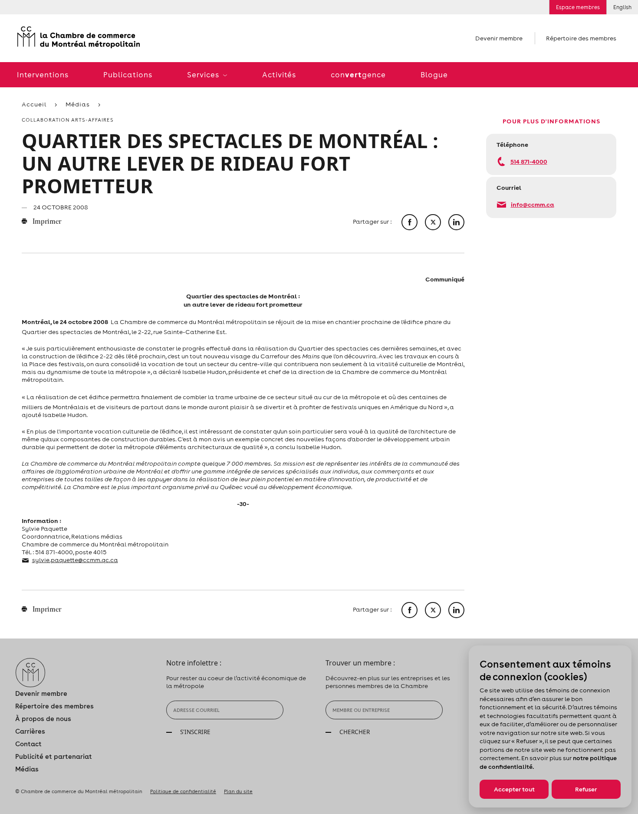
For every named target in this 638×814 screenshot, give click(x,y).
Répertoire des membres (581, 38)
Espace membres (578, 7)
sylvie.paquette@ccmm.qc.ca (75, 560)
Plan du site (238, 791)
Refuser (586, 789)
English (622, 7)
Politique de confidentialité (183, 791)
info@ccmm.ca (532, 204)
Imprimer (46, 221)
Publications (127, 74)
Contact (28, 744)
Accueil (34, 104)
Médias (78, 104)
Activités (279, 74)
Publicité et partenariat (53, 756)
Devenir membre (499, 38)
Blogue (434, 74)
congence (358, 74)
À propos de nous (43, 719)
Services (204, 74)
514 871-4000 (528, 161)
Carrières (30, 731)
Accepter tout (514, 789)
